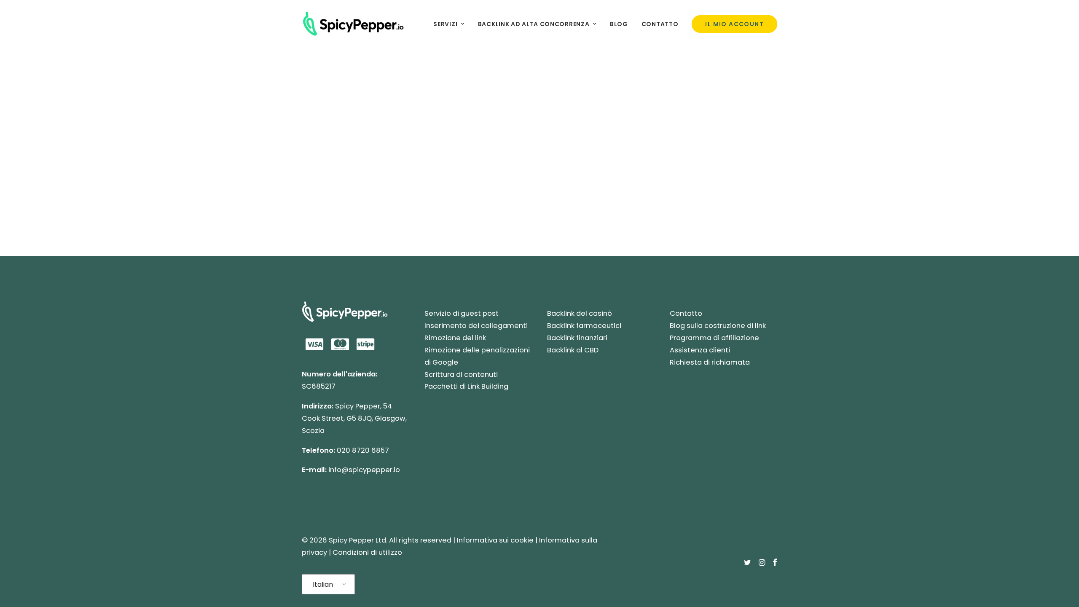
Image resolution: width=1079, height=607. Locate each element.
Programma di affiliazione (714, 338)
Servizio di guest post (461, 313)
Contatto (660, 24)
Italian (323, 584)
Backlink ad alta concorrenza (534, 24)
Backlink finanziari (577, 338)
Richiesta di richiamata (710, 362)
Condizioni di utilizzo (367, 552)
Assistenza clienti (700, 350)
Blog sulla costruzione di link (718, 325)
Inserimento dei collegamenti (476, 325)
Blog (619, 24)
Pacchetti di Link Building (466, 386)
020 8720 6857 (363, 450)
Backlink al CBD (573, 350)
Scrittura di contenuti (461, 374)
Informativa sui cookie (495, 540)
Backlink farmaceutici (584, 325)
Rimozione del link (455, 338)
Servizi (445, 24)
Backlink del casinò (579, 313)
